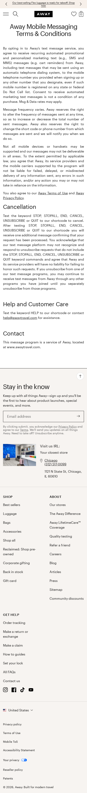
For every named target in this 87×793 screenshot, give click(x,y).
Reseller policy (13, 769)
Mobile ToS (10, 741)
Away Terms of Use (53, 193)
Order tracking (14, 623)
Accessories (12, 531)
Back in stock (13, 572)
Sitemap (56, 589)
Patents (8, 778)
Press (54, 581)
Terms (24, 429)
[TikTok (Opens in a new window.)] (22, 691)
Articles (55, 572)
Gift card (9, 581)
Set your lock (13, 663)
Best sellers (11, 505)
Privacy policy (12, 724)
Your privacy (11, 760)
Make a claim (13, 645)
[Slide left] (80, 4)
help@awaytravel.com (20, 318)
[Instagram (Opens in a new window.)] (5, 691)
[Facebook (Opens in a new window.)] (14, 691)
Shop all (9, 540)
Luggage (10, 513)
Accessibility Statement (19, 750)
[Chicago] (19, 461)
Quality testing (61, 536)
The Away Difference (65, 513)
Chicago (51, 460)
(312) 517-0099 (55, 464)
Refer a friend (60, 545)
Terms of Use (11, 733)
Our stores (58, 505)
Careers (56, 554)
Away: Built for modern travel (34, 787)
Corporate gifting (16, 563)
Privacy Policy (67, 426)
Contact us (11, 681)
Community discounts (67, 598)
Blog (53, 563)
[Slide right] (6, 4)
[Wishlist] (73, 14)
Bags (7, 522)
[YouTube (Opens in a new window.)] (31, 691)
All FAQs (9, 672)
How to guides (14, 654)
